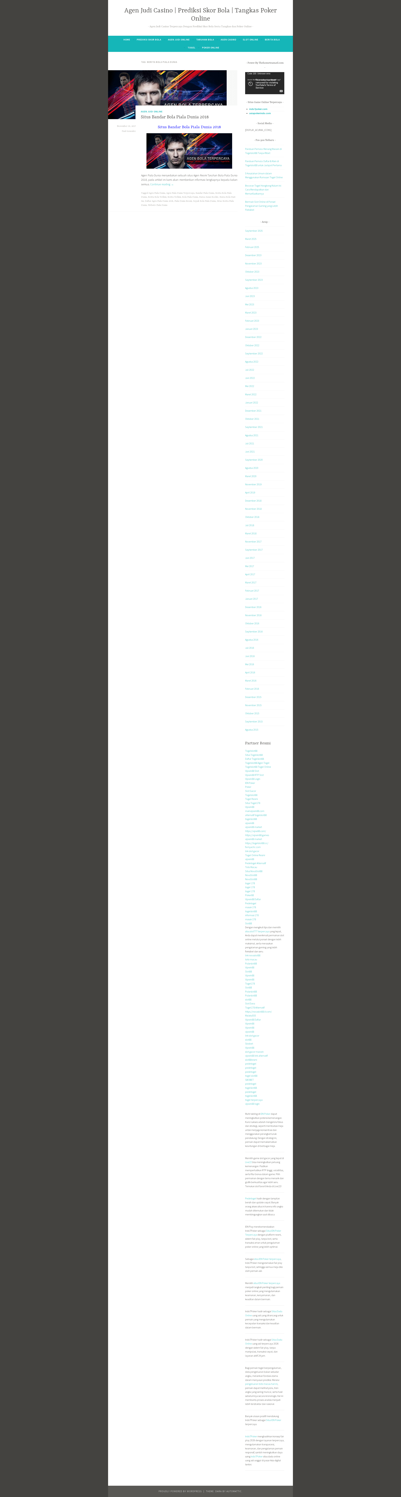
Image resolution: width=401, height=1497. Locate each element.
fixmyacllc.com (253, 847)
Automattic (234, 1491)
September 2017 (254, 549)
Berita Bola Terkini (157, 197)
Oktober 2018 (252, 516)
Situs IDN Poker (273, 1420)
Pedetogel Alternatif (255, 863)
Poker (248, 786)
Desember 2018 (253, 500)
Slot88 (248, 923)
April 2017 (250, 574)
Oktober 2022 (252, 345)
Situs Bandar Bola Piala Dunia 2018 (175, 117)
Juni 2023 (250, 296)
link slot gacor (252, 851)
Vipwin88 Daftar (253, 899)
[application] (264, 83)
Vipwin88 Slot (252, 770)
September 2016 (254, 631)
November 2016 (253, 615)
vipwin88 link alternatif (256, 1055)
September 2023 (254, 279)
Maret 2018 (250, 533)
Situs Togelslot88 (254, 754)
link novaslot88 (252, 955)
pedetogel (250, 1063)
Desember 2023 (253, 255)
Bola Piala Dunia (190, 197)
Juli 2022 (249, 369)
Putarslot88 (251, 963)
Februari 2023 (252, 320)
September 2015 (254, 721)
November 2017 (253, 541)
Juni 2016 (250, 656)
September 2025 (254, 230)
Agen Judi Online (179, 39)
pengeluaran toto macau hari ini (261, 1383)
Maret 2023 (250, 312)
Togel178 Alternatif (255, 1007)
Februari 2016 (252, 688)
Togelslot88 (251, 750)
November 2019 (253, 484)
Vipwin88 (249, 806)
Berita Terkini (174, 197)
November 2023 (253, 263)
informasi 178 (252, 915)
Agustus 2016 (251, 639)
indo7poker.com (258, 108)
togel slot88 (251, 1075)
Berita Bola (272, 39)
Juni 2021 (250, 451)
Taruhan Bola (205, 39)
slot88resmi (251, 1059)
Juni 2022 (250, 377)
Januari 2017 (251, 598)
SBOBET (249, 1079)
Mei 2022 (249, 386)
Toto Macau (251, 867)
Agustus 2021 (251, 435)
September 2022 (254, 353)
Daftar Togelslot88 (254, 758)
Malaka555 (250, 1015)
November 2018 (253, 508)
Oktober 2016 (252, 623)
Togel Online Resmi (255, 855)
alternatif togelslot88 (256, 815)
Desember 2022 (253, 337)
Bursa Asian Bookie (208, 197)
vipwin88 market (253, 827)
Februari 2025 (252, 247)
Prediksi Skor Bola (149, 39)
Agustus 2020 (251, 467)
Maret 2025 (250, 238)
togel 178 (250, 883)
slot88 (248, 999)
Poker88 (249, 895)
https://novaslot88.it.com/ (258, 1011)
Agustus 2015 (251, 729)
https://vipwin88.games (257, 835)
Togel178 (250, 983)
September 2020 (254, 459)
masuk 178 (250, 907)
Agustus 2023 (251, 287)
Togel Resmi (251, 798)
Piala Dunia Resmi (183, 201)
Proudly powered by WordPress (180, 1491)
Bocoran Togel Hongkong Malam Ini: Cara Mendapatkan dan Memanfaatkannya (263, 189)
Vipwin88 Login (252, 778)
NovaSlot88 (251, 875)
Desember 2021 (253, 410)
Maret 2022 (250, 394)
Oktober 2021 (252, 418)
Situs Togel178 (252, 803)
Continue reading (162, 184)
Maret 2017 (250, 582)
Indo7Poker (251, 1436)
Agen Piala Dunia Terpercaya (180, 193)
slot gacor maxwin (254, 1051)
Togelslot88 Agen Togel (257, 762)
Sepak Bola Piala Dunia (204, 201)
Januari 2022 (251, 402)
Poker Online (210, 47)
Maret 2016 (250, 680)
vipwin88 (249, 823)
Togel (191, 47)
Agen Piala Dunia (157, 193)
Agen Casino (228, 39)
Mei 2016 (249, 664)
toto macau (251, 959)
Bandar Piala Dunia (205, 193)
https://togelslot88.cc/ (256, 843)
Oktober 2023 (252, 271)
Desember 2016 (253, 607)
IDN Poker (250, 782)
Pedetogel (250, 903)
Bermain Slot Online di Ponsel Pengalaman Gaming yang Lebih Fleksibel (261, 205)
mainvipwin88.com (254, 811)
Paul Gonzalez (129, 131)
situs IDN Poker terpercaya (267, 1258)
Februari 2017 (252, 590)
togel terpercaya (254, 1099)
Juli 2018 (249, 525)
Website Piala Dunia (157, 205)
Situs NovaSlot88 (253, 871)
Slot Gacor (250, 790)
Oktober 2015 (252, 713)
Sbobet (249, 1043)
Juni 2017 (250, 557)
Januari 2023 (251, 328)
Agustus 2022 (251, 361)
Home (126, 39)
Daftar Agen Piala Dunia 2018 (159, 201)
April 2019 (250, 492)
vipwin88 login (252, 1103)
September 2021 (254, 427)
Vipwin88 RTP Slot (254, 774)
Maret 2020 (250, 476)
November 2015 (253, 705)
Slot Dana (250, 1003)
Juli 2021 (249, 443)
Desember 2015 (253, 697)
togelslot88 (251, 819)
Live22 (248, 1162)
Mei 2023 (249, 304)
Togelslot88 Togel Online (258, 766)
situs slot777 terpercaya (257, 931)
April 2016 (250, 672)
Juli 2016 (249, 647)
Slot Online (250, 39)
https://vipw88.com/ (255, 831)
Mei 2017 (249, 566)
